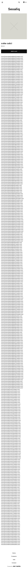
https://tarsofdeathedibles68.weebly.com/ (11, 245)
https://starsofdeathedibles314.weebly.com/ (12, 386)
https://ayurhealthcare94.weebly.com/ (10, 541)
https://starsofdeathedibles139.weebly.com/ (12, 214)
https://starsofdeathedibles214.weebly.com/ (12, 239)
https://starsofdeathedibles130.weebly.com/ (12, 200)
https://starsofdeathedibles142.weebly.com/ (12, 268)
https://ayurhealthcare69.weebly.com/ (10, 500)
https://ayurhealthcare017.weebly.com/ (10, 415)
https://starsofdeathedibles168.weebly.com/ (12, 360)
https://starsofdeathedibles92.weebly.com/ (12, 334)
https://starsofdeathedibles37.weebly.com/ (11, 97)
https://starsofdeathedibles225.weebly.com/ (12, 306)
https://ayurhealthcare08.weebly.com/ (10, 400)
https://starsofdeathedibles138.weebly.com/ (12, 213)
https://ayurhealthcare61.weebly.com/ (10, 487)
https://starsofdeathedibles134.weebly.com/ (12, 206)
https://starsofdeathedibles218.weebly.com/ (12, 294)
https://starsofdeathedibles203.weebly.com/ (12, 221)
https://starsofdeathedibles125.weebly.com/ (12, 143)
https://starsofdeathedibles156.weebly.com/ (12, 340)
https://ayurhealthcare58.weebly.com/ (10, 482)
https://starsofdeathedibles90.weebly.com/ (12, 330)
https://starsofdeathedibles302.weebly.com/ (12, 366)
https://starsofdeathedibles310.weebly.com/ (12, 379)
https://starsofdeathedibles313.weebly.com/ (12, 384)
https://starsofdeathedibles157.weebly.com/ (12, 342)
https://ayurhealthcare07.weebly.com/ (10, 399)
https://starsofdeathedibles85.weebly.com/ (12, 322)
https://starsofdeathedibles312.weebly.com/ (12, 383)
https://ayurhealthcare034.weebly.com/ (11, 443)
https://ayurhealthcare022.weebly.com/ (11, 423)
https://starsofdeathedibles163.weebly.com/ (12, 352)
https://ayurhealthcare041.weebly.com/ (11, 454)
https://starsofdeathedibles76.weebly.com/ (11, 259)
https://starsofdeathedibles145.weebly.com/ (12, 273)
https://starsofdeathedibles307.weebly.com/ (12, 374)
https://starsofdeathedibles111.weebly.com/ (11, 120)
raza (14, 559)
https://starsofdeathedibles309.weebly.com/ (12, 378)
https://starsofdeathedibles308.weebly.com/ (12, 376)
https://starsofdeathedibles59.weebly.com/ (12, 182)
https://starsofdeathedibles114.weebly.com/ (12, 125)
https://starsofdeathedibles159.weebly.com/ (12, 345)
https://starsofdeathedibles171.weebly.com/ (12, 71)
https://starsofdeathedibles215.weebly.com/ (12, 241)
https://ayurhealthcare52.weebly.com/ (10, 472)
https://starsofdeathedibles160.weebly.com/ (12, 347)
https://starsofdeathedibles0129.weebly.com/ (12, 198)
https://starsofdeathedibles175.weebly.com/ (12, 77)
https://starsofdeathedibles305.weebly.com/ (12, 371)
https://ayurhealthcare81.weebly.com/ (10, 520)
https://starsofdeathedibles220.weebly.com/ (12, 298)
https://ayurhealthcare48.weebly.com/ (10, 466)
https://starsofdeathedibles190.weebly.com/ (12, 151)
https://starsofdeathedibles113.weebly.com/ (12, 123)
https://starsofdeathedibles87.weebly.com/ (11, 325)
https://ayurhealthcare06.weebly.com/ (10, 397)
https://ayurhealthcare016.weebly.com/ (10, 414)
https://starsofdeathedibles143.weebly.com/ (12, 270)
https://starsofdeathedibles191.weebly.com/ (12, 152)
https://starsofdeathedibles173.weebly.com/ (12, 74)
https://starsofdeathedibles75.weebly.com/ (12, 257)
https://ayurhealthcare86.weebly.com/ (10, 528)
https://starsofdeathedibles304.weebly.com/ (12, 369)
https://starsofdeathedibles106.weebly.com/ (12, 63)
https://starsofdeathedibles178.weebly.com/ (12, 82)
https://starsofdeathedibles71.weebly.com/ (11, 250)
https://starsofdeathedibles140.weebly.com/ (12, 216)
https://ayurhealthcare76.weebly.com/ (10, 511)
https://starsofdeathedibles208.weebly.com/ (12, 229)
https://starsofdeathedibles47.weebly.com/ (12, 113)
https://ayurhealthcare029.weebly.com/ (11, 435)
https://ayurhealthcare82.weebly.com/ (10, 521)
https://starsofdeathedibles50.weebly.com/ (12, 118)
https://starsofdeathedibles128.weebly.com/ (12, 197)
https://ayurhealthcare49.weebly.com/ (10, 467)
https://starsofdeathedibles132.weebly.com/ (12, 203)
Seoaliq (14, 9)
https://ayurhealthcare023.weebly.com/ (11, 425)
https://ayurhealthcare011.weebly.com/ (10, 405)
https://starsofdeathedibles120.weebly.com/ (12, 134)
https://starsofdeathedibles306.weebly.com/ (12, 373)
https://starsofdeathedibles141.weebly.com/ (12, 267)
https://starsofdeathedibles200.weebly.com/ (12, 167)
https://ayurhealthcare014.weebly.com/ (11, 410)
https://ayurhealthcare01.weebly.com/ (10, 389)
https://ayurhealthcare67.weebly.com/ (10, 497)
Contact (14, 563)
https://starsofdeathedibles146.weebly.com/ (12, 275)
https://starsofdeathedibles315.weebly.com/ (12, 387)
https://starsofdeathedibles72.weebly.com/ (11, 252)
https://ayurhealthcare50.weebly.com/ (10, 469)
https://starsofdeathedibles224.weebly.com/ (12, 304)
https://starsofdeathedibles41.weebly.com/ (11, 103)
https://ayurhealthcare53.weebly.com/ (10, 474)
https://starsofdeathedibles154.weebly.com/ (12, 288)
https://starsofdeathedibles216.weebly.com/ (12, 291)
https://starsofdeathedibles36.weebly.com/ (11, 95)
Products (14, 556)
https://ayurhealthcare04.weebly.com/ (10, 394)
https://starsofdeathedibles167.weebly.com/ (12, 358)
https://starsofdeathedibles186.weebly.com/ (12, 144)
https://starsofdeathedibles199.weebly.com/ (12, 165)
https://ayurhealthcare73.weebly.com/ (10, 507)
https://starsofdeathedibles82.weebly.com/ (11, 317)
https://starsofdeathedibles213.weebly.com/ (12, 237)
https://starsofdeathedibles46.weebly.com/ (12, 112)
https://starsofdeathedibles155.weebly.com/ (12, 290)
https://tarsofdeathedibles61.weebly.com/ (11, 185)
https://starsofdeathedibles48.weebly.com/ (12, 115)
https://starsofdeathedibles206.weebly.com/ (12, 226)
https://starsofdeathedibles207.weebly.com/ (12, 228)
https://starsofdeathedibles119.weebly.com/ (12, 133)
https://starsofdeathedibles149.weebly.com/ (12, 280)
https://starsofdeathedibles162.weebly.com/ (12, 350)
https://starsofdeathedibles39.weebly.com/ (12, 100)
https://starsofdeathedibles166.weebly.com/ (12, 356)
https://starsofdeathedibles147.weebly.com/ (12, 276)
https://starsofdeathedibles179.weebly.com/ (12, 84)
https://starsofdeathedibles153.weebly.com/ (12, 286)
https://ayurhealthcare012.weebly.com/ (10, 407)
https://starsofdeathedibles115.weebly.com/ (12, 126)
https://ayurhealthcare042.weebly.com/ (11, 456)
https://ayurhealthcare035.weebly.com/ (11, 445)
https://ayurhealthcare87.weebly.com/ (10, 529)
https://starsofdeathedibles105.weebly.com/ (12, 61)
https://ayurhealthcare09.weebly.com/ (10, 402)
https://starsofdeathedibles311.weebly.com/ (12, 381)
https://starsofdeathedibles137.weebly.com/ (12, 211)
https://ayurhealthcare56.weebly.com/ (10, 479)
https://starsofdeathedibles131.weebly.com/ (12, 201)
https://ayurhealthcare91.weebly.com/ (10, 536)
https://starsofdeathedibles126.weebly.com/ (12, 193)
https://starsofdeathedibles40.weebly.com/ (12, 102)
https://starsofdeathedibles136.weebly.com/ (12, 210)
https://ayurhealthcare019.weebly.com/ (10, 418)
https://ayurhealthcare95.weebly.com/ (10, 542)
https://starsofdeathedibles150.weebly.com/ (12, 281)
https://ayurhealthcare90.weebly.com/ (10, 534)
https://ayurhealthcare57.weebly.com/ (10, 480)
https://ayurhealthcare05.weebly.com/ (10, 396)
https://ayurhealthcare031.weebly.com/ (10, 438)
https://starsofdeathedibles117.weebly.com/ (12, 130)
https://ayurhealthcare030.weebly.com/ (11, 436)
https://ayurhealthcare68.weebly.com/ (10, 498)
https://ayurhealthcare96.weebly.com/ (10, 544)
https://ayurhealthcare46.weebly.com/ (10, 462)
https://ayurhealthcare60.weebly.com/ (10, 485)
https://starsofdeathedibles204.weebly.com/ (12, 223)
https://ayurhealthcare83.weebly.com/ (10, 523)
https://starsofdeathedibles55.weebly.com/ (12, 175)
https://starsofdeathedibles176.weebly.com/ (12, 79)
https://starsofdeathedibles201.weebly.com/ (12, 218)
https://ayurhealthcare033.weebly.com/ (11, 441)
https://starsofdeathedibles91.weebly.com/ (11, 332)
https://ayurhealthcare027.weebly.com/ (11, 431)
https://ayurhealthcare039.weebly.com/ (11, 451)
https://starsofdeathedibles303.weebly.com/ (12, 368)
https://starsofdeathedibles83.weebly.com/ (11, 319)
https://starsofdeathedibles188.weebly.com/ (12, 148)
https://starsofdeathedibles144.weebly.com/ (12, 272)
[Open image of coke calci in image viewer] (14, 26)
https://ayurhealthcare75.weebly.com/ (10, 510)
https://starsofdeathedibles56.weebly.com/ (12, 177)
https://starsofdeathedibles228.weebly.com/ (12, 311)
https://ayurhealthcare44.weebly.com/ (10, 459)
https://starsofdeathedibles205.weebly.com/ (12, 224)
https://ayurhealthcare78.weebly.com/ (10, 515)
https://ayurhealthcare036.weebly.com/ (11, 446)
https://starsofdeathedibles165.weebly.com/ (12, 355)
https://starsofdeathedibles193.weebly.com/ (12, 156)
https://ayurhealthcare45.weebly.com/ (10, 461)
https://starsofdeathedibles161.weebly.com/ (12, 348)
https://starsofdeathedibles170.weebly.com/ (12, 363)
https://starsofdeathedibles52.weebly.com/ (12, 170)
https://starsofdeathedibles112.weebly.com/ (12, 121)
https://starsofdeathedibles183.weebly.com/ (12, 90)
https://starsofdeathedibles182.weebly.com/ (12, 89)
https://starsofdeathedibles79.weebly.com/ (12, 263)
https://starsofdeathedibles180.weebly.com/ (12, 86)
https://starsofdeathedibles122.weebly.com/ (12, 138)
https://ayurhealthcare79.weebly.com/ (10, 516)
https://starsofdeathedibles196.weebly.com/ (12, 161)
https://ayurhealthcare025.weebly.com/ (11, 428)
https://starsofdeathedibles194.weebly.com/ (12, 157)
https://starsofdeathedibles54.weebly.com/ (12, 174)
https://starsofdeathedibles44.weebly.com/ (12, 108)
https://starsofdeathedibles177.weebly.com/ (12, 81)
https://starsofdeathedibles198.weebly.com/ (12, 164)
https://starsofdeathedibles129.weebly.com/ (12, 312)
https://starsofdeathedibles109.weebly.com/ (12, 68)
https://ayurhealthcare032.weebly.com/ (11, 440)
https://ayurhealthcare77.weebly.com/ (10, 513)
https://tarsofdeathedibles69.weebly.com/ (11, 247)
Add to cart (14, 51)
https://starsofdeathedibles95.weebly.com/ (12, 338)
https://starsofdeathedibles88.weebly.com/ (11, 327)
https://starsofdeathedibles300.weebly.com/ (12, 314)
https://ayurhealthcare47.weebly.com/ (10, 464)
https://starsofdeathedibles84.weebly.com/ (12, 321)
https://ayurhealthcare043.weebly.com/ (11, 458)
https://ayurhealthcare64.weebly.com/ (10, 492)
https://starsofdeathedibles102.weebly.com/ (12, 56)
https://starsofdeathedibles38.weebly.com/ (11, 99)
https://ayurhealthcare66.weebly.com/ (10, 495)
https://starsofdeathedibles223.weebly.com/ (12, 303)
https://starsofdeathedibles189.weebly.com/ (12, 149)
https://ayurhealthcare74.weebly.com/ (10, 508)
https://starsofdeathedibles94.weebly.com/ (12, 337)
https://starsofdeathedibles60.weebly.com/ (12, 183)
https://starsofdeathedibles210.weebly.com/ (12, 232)
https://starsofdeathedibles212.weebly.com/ (12, 236)
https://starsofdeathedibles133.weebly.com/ (12, 205)
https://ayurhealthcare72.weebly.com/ (10, 505)
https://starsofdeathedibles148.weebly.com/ (12, 278)
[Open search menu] (19, 2)
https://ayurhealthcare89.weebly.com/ (10, 533)
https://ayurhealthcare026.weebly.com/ (11, 430)
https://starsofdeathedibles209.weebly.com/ (12, 231)
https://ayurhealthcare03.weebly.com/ (10, 392)
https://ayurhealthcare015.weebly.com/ (10, 412)
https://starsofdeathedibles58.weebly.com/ (12, 180)
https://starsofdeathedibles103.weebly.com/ (12, 58)
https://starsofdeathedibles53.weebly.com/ (12, 172)
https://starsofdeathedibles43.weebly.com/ (12, 107)
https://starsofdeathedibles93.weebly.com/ (12, 335)
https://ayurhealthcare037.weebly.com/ (11, 448)
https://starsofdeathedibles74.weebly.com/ (12, 255)
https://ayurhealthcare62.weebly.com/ (10, 489)
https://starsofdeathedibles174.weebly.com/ (12, 76)
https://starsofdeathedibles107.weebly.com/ (12, 64)
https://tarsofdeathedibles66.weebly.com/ (11, 242)
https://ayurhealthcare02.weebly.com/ (10, 391)
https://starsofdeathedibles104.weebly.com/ (12, 59)
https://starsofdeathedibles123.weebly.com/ (12, 139)
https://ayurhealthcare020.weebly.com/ (11, 420)
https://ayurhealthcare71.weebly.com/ (10, 503)
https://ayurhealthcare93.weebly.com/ (10, 539)
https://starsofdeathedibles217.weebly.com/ (12, 293)
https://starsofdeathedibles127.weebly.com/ (12, 195)
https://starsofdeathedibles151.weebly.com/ (12, 283)
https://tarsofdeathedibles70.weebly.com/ (11, 249)
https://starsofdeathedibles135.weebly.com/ (12, 208)
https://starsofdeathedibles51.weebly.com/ (11, 169)
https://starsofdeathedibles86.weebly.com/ (11, 324)
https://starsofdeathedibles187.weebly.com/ (12, 146)
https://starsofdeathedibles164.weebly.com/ (12, 353)
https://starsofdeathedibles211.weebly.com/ (12, 234)
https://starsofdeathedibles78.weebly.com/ (11, 262)
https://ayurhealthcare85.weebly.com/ (10, 526)
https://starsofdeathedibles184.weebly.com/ (12, 92)
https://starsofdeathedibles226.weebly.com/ (12, 307)
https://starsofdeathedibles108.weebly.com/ (12, 66)
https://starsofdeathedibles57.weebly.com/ (12, 179)
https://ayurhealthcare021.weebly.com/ (10, 422)
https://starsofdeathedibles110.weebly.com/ (12, 69)
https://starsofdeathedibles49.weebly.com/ (12, 117)
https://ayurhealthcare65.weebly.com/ (10, 493)
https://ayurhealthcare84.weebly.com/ (10, 524)
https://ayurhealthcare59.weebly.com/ (10, 484)
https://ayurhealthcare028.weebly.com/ (11, 433)
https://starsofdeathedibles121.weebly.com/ (12, 136)
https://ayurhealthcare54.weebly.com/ (10, 476)
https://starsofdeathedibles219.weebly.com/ (12, 296)
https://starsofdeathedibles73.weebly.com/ (11, 254)
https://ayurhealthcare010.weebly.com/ (10, 404)
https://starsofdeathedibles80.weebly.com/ (12, 265)
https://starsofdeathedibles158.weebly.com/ (12, 343)
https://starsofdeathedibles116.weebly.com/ (12, 128)
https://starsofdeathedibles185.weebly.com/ (12, 94)
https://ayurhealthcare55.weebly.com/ (10, 477)
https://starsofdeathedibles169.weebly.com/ (12, 361)
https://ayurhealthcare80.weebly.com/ (10, 518)
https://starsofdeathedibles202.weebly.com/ (12, 219)
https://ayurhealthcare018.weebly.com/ (10, 417)
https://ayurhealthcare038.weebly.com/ (11, 449)
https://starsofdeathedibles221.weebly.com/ (12, 299)
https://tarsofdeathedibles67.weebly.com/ (11, 244)
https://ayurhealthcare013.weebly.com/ (10, 409)
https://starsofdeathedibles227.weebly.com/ (12, 309)
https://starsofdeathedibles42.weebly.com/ (12, 105)
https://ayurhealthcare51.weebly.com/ (10, 471)
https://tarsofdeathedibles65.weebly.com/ (11, 192)
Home (14, 553)
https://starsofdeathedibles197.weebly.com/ (12, 162)
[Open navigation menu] (2, 2)
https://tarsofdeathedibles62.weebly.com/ (11, 187)
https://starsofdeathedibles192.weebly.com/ (12, 154)
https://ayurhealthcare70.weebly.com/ (10, 502)
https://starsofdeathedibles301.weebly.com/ (12, 365)
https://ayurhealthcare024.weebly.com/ (11, 427)
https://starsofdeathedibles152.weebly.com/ (12, 285)
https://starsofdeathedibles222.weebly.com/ (12, 301)
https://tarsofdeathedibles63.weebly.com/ (11, 188)
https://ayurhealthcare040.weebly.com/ (11, 453)
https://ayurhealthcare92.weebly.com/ (10, 538)
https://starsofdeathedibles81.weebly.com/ (11, 316)
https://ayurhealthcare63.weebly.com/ (10, 490)
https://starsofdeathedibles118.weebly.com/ (12, 131)
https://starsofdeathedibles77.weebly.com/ (11, 260)
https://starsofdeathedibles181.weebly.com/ (12, 87)
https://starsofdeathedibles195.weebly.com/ (12, 159)
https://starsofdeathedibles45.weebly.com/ (12, 110)
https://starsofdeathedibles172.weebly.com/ (12, 72)
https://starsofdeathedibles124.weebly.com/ (12, 141)
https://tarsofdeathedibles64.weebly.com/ (11, 190)
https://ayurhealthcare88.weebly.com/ (10, 531)
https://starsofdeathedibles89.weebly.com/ (12, 329)
